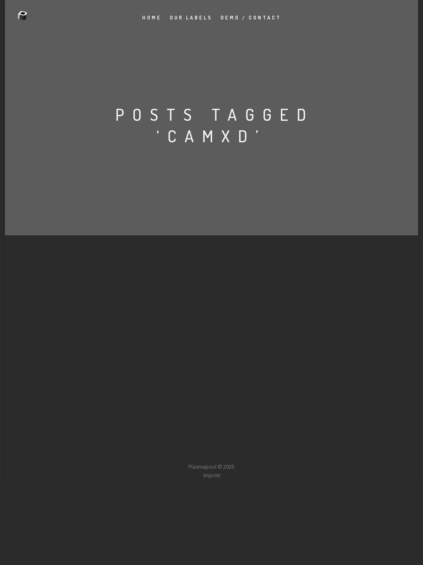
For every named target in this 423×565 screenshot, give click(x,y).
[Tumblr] (181, 451)
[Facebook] (150, 451)
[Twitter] (165, 451)
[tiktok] (272, 451)
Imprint (211, 475)
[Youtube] (211, 451)
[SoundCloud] (242, 451)
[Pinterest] (257, 451)
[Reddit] (226, 451)
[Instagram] (196, 451)
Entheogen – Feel (72, 276)
